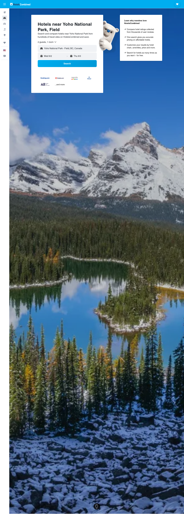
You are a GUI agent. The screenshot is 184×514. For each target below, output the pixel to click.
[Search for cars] (4, 23)
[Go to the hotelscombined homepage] (20, 4)
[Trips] (4, 42)
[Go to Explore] (4, 35)
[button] (5, 4)
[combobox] (47, 42)
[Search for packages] (4, 29)
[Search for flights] (4, 12)
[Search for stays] (4, 18)
